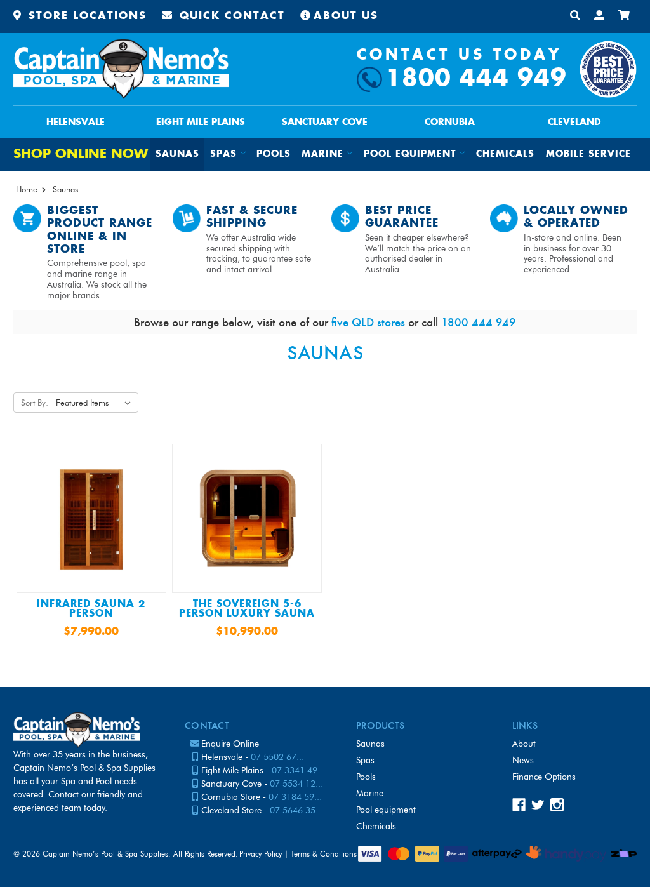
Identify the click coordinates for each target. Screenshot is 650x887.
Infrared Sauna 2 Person (91, 608)
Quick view (91, 523)
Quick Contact (230, 16)
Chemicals (505, 154)
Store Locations (85, 16)
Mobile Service (588, 154)
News (523, 760)
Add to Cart (91, 575)
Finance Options (544, 776)
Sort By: (34, 402)
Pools (273, 154)
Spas (365, 760)
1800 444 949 (476, 79)
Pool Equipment (386, 809)
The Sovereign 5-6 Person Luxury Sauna (247, 608)
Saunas (177, 154)
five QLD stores (368, 322)
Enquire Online (230, 743)
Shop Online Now (80, 154)
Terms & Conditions (324, 853)
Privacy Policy (260, 853)
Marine (369, 793)
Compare (87, 549)
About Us (346, 16)
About (524, 743)
